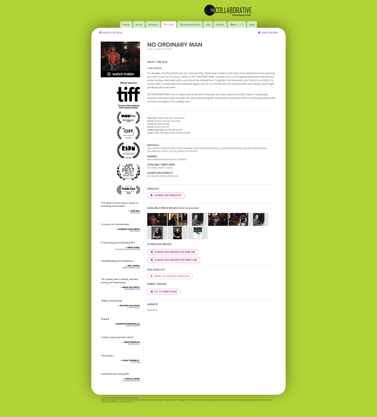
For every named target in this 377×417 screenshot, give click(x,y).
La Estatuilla (133, 307)
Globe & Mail (134, 344)
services (153, 24)
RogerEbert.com (132, 289)
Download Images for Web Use (174, 252)
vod (208, 24)
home (126, 24)
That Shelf (134, 231)
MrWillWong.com (131, 268)
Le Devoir (135, 362)
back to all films (112, 32)
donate (220, 24)
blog (251, 24)
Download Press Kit (168, 195)
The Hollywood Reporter (127, 249)
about (139, 24)
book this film (269, 32)
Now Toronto (133, 326)
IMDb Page (152, 310)
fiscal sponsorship (190, 24)
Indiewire (135, 213)
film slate (169, 24)
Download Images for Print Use (175, 260)
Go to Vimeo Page (165, 291)
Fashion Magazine (131, 381)
